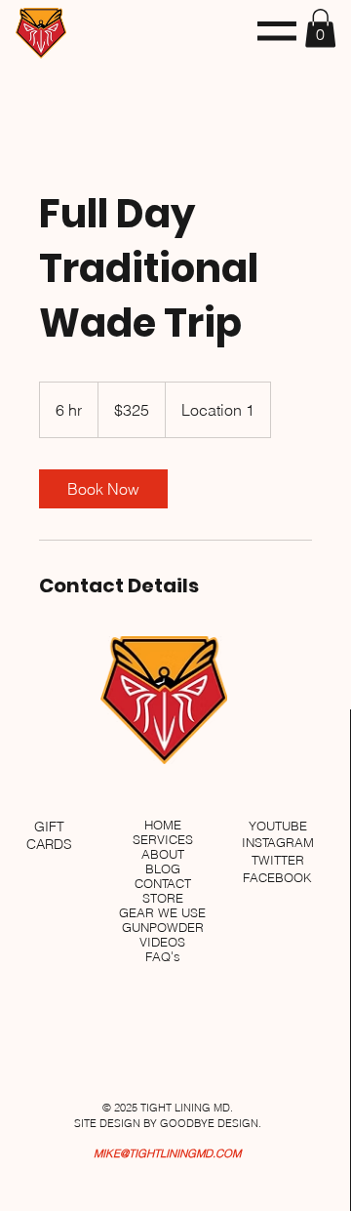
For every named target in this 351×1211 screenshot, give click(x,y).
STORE (162, 898)
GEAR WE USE (162, 913)
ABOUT (162, 854)
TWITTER (278, 860)
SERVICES (163, 839)
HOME (162, 825)
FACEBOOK (277, 877)
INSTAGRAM (278, 842)
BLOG (162, 869)
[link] (103, 488)
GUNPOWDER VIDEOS (163, 934)
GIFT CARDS (49, 835)
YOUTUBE (278, 826)
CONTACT (163, 883)
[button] (276, 31)
